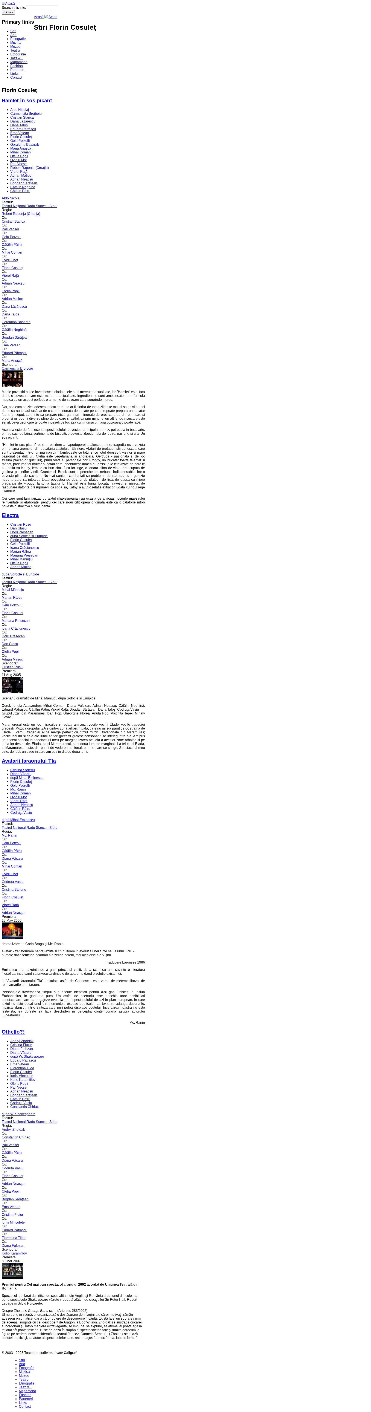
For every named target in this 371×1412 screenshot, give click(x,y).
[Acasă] (8, 3)
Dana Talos (19, 125)
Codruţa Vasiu (21, 812)
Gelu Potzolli (20, 140)
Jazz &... (16, 58)
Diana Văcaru (20, 774)
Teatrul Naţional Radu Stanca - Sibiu (29, 206)
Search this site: (14, 7)
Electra (10, 515)
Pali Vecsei (18, 164)
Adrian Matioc (20, 175)
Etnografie (18, 54)
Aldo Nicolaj (19, 110)
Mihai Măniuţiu (21, 559)
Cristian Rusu (20, 524)
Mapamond (18, 62)
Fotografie (18, 39)
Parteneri (17, 70)
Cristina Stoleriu (22, 770)
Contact (16, 77)
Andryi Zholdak (21, 1041)
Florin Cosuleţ (21, 137)
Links (14, 73)
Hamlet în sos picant (27, 100)
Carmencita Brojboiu (26, 113)
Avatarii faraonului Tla (29, 761)
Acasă (39, 17)
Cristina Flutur (21, 1045)
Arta (13, 35)
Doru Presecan (21, 532)
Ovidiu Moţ (18, 160)
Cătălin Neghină (22, 187)
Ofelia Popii (19, 156)
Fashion (16, 66)
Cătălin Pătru (20, 191)
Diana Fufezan (21, 1049)
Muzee (15, 46)
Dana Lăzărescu (22, 121)
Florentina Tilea (22, 1068)
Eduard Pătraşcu (23, 129)
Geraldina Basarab (24, 144)
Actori (53, 17)
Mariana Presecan (24, 555)
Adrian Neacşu (21, 179)
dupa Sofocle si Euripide (29, 536)
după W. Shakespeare (27, 1056)
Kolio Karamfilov (22, 1080)
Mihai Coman (20, 152)
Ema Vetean (19, 133)
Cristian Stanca (22, 117)
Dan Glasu (18, 528)
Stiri (13, 31)
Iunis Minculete (21, 1076)
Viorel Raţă (18, 171)
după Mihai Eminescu (26, 778)
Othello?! (13, 1032)
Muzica (15, 42)
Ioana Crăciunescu (24, 547)
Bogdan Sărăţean (23, 183)
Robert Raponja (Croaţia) (29, 168)
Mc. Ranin (18, 789)
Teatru (15, 50)
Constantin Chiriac (24, 1107)
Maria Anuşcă (20, 148)
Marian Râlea (20, 551)
